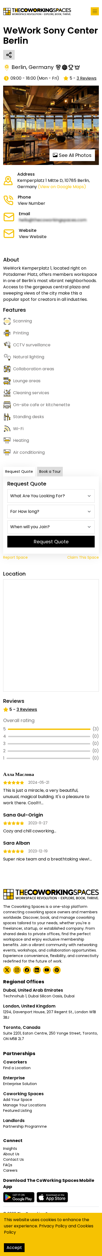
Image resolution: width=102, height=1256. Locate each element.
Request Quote (19, 471)
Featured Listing (17, 1110)
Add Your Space (17, 1099)
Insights (10, 1148)
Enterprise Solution (20, 1083)
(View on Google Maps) (62, 187)
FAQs (7, 1165)
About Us (11, 1154)
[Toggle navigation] (95, 11)
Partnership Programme (25, 1126)
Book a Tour (50, 471)
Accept (14, 1248)
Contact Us (13, 1159)
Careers (10, 1170)
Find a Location (17, 1067)
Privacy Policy (53, 1226)
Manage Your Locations (24, 1105)
